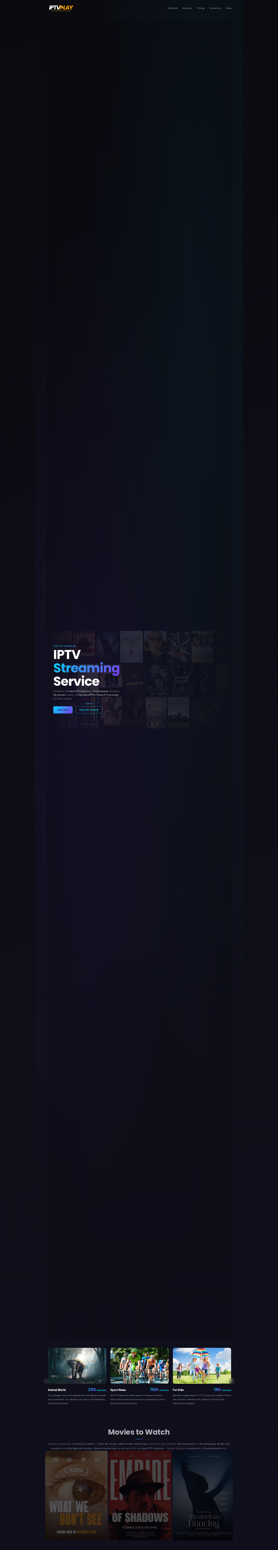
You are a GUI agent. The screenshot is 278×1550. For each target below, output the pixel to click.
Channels (173, 8)
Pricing (200, 8)
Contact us (215, 8)
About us (187, 8)
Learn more (63, 710)
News (229, 8)
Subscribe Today (88, 710)
